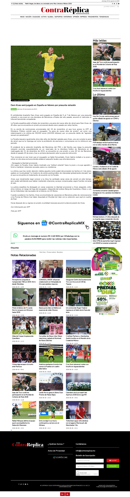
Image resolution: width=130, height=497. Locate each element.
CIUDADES (36, 17)
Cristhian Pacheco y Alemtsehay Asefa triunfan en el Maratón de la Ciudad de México (78, 338)
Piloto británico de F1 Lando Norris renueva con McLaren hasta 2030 (22, 310)
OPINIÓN (76, 17)
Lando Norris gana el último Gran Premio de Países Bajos (51, 394)
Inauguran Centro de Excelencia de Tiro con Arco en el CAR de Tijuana (78, 282)
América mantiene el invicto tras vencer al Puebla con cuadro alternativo (50, 366)
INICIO (22, 17)
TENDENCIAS (104, 17)
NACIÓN (28, 17)
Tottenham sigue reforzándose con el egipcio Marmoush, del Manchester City (77, 423)
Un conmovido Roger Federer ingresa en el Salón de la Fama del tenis (78, 310)
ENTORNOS (68, 17)
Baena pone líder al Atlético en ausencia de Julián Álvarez (50, 309)
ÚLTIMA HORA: (17, 4)
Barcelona (60, 252)
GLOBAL (51, 17)
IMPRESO (83, 17)
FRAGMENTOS (93, 17)
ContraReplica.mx (65, 487)
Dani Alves (43, 252)
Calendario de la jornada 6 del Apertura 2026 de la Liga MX (76, 394)
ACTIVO (44, 17)
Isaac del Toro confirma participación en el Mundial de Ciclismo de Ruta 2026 (23, 395)
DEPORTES (59, 17)
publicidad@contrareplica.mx (106, 487)
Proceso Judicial (51, 252)
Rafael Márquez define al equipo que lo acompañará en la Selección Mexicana (23, 423)
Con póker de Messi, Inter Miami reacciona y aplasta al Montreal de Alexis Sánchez (50, 338)
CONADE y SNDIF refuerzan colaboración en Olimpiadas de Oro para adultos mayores (50, 282)
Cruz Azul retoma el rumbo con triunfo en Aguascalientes (77, 365)
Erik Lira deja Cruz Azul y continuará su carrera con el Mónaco (49, 423)
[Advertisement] (51, 32)
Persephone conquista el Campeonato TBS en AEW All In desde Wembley (24, 282)
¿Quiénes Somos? (109, 6)
